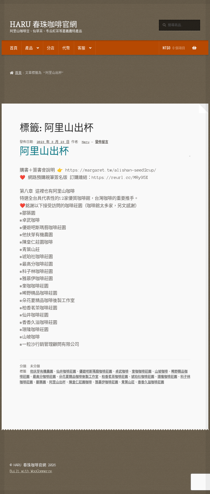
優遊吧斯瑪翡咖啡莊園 (95, 371)
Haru (85, 142)
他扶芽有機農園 (41, 371)
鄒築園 (41, 382)
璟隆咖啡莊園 (167, 376)
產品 (29, 47)
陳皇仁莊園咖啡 (80, 382)
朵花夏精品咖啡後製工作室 (78, 376)
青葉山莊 (128, 382)
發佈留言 (101, 142)
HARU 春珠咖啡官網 (43, 24)
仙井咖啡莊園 (66, 371)
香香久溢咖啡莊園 (151, 382)
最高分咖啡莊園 (44, 376)
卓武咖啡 (122, 371)
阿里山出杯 (44, 151)
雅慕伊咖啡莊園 (106, 382)
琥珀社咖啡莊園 (142, 376)
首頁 (14, 47)
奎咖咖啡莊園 (141, 371)
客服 (81, 47)
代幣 (66, 47)
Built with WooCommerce (31, 471)
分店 (50, 47)
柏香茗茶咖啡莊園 (115, 376)
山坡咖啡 (161, 371)
